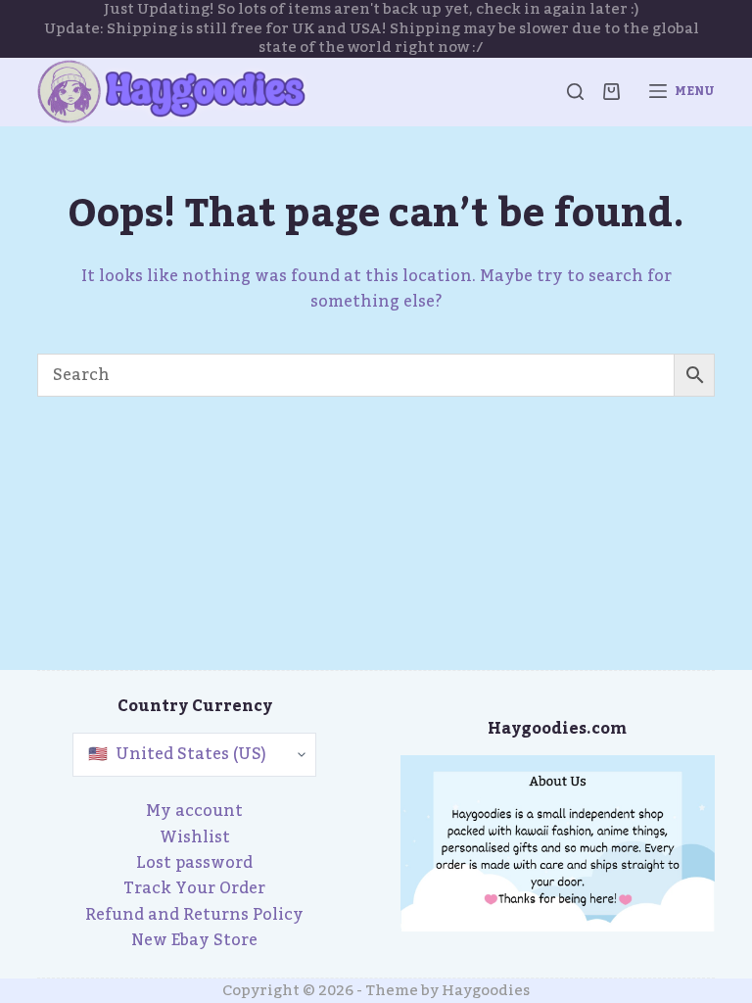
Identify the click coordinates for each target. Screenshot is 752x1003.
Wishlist (195, 837)
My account (194, 811)
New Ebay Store (194, 940)
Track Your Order (194, 888)
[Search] (575, 91)
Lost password (194, 863)
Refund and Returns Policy (194, 915)
